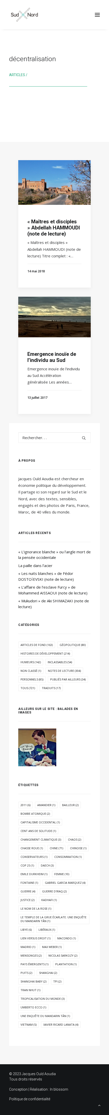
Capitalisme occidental (40, 822)
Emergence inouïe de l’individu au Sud (51, 357)
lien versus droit (35, 938)
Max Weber (52, 947)
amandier (46, 805)
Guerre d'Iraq (54, 891)
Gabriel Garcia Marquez (65, 883)
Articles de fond (37, 645)
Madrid (28, 947)
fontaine (29, 883)
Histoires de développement (45, 653)
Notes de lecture (64, 671)
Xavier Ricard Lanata (60, 1024)
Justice (27, 900)
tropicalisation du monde (43, 999)
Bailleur (70, 805)
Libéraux (47, 929)
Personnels (32, 679)
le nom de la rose (36, 908)
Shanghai (48, 973)
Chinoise (78, 848)
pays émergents (34, 964)
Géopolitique (73, 645)
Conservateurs (34, 857)
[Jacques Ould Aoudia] (24, 15)
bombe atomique (35, 814)
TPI (57, 981)
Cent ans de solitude (38, 831)
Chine (56, 848)
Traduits (51, 688)
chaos (74, 839)
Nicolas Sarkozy (62, 955)
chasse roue (32, 848)
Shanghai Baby (33, 981)
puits (26, 973)
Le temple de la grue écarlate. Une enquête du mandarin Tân (53, 919)
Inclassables (60, 662)
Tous (28, 688)
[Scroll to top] (99, 1104)
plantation (66, 964)
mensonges (31, 955)
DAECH (47, 865)
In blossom (59, 1089)
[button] (97, 14)
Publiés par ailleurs (68, 679)
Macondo (66, 938)
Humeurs (31, 662)
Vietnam (29, 1024)
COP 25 (27, 865)
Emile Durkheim (34, 874)
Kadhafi (49, 900)
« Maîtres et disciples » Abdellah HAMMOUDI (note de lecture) (53, 228)
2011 (25, 805)
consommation (68, 857)
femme (61, 874)
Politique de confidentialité (29, 1099)
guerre (28, 891)
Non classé (31, 671)
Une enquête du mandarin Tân (45, 1016)
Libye (26, 929)
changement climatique (41, 839)
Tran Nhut (30, 990)
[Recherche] (54, 437)
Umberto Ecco (33, 1007)
